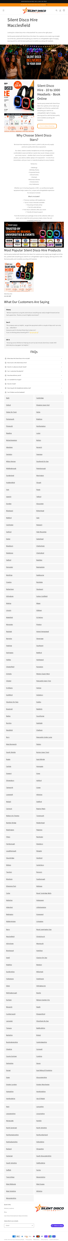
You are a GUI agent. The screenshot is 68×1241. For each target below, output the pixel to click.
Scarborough (40, 879)
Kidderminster (11, 921)
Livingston (39, 921)
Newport (39, 525)
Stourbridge (10, 858)
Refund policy (36, 1239)
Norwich (39, 447)
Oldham (39, 610)
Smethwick (40, 979)
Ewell (8, 958)
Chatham (39, 730)
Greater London (11, 1084)
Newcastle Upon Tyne (43, 681)
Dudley (38, 702)
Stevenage (39, 638)
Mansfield (9, 730)
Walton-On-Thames (12, 816)
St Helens (39, 617)
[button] (3, 10)
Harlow (38, 688)
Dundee (8, 504)
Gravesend (39, 914)
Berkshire (9, 1035)
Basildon (39, 560)
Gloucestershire (41, 1077)
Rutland (9, 1149)
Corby (8, 893)
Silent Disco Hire (8, 294)
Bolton (38, 440)
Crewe (38, 787)
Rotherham (10, 589)
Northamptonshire (12, 1135)
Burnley (8, 723)
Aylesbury (39, 695)
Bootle (38, 993)
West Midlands (11, 1184)
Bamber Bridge (11, 823)
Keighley (9, 965)
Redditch (39, 709)
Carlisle (8, 766)
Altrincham (10, 943)
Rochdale (39, 582)
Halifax (8, 660)
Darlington (9, 653)
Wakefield (9, 617)
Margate (39, 851)
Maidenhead (40, 823)
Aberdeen (9, 447)
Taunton (9, 872)
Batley (8, 716)
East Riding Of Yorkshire (44, 1070)
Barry (8, 929)
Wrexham (9, 879)
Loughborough (11, 851)
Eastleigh (39, 723)
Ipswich (8, 497)
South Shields (11, 752)
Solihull (9, 532)
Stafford (39, 802)
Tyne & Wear (10, 1177)
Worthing (9, 575)
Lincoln (8, 610)
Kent (7, 1107)
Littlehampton (41, 907)
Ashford (39, 780)
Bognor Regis (40, 809)
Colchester (9, 525)
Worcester (9, 624)
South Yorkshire (11, 1163)
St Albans (9, 688)
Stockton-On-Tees (12, 702)
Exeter (8, 539)
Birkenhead (40, 511)
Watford (9, 518)
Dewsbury (39, 844)
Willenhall (39, 972)
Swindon (9, 454)
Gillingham (10, 596)
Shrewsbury (10, 780)
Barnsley (9, 638)
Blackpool (9, 511)
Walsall (8, 802)
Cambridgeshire (41, 1042)
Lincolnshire (40, 1114)
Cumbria (39, 1056)
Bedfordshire (40, 1028)
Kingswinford (40, 1014)
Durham (9, 1000)
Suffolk (8, 1170)
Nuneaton (39, 667)
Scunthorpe (40, 716)
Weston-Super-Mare (43, 674)
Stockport (39, 589)
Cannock (9, 809)
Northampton (41, 426)
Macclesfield (10, 936)
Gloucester (40, 504)
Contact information (54, 1239)
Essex (8, 1077)
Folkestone (10, 979)
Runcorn (39, 872)
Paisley (38, 744)
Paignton (39, 830)
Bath (7, 398)
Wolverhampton (11, 440)
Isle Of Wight (40, 1098)
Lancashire (40, 1107)
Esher (8, 986)
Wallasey (39, 886)
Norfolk (38, 1121)
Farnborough (10, 844)
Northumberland (42, 1135)
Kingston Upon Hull (43, 405)
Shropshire (40, 1149)
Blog (5, 1212)
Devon (38, 1063)
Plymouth (9, 426)
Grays (38, 773)
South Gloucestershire (43, 1156)
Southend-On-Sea (42, 461)
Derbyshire (9, 1063)
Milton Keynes (11, 461)
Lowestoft (9, 795)
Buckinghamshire (12, 1042)
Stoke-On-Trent (11, 412)
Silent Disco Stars (11, 1239)
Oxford (8, 405)
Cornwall (39, 1049)
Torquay (9, 1028)
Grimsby (9, 674)
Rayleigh (9, 631)
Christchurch (40, 936)
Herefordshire (41, 1091)
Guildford (9, 695)
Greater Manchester (43, 1084)
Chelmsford (40, 553)
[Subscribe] (32, 1225)
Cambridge (40, 398)
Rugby (8, 759)
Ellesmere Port (11, 886)
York (7, 490)
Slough (38, 482)
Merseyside (10, 1121)
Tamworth (9, 787)
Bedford (39, 653)
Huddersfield (10, 482)
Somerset (9, 1156)
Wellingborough (11, 993)
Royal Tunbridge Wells (43, 893)
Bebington (9, 914)
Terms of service (44, 1239)
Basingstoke (40, 567)
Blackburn (9, 546)
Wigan (38, 603)
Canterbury (40, 865)
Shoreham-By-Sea (42, 1021)
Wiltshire (39, 1191)
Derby (38, 412)
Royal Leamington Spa (43, 929)
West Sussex (40, 1184)
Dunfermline (10, 972)
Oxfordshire (40, 1142)
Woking (8, 603)
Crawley (9, 582)
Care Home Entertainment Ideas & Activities (16, 1216)
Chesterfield (10, 667)
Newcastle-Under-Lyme (44, 737)
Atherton (39, 795)
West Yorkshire (11, 1191)
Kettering (9, 900)
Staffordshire (40, 1163)
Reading (9, 433)
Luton (38, 433)
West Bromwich (11, 744)
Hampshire (9, 1091)
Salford (8, 560)
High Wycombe (41, 532)
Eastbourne (40, 575)
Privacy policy (29, 1239)
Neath (38, 1007)
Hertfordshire (10, 1098)
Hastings (9, 646)
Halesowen (40, 900)
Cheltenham (40, 546)
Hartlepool (40, 660)
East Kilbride (40, 759)
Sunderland (10, 475)
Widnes (8, 865)
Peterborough (41, 468)
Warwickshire (40, 1177)
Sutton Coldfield (42, 596)
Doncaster (9, 567)
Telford (38, 497)
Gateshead (39, 539)
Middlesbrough (11, 468)
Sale (37, 518)
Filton (8, 837)
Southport (39, 646)
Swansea (39, 454)
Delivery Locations (9, 1208)
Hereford (39, 858)
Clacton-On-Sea (41, 958)
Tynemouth (40, 816)
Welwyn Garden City (43, 1000)
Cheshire (9, 1049)
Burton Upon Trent (42, 752)
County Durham (11, 1056)
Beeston (39, 965)
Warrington (40, 475)
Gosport (9, 773)
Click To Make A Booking (47, 126)
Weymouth (40, 943)
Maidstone (9, 553)
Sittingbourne (41, 986)
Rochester (39, 837)
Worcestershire (11, 1198)
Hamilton (39, 951)
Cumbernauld (10, 1014)
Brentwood (10, 951)
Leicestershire (10, 1114)
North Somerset (11, 1128)
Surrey (38, 1170)
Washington (10, 830)
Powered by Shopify (20, 1239)
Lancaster (9, 1021)
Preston (39, 624)
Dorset (8, 1070)
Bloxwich (9, 1007)
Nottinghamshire (11, 1142)
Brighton (39, 419)
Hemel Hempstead (42, 631)
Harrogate (39, 766)
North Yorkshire (41, 1128)
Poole (38, 490)
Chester (8, 681)
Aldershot (9, 907)
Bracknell (9, 709)
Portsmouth (10, 419)
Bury (7, 737)
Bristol (38, 1035)
